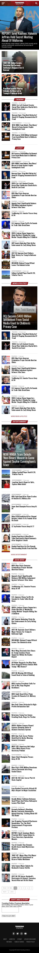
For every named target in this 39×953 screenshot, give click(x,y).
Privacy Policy (30, 942)
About (5, 939)
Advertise (12, 939)
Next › (5, 892)
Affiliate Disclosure (30, 939)
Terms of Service (19, 942)
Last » (12, 892)
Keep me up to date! (8, 916)
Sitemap (19, 939)
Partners (9, 942)
